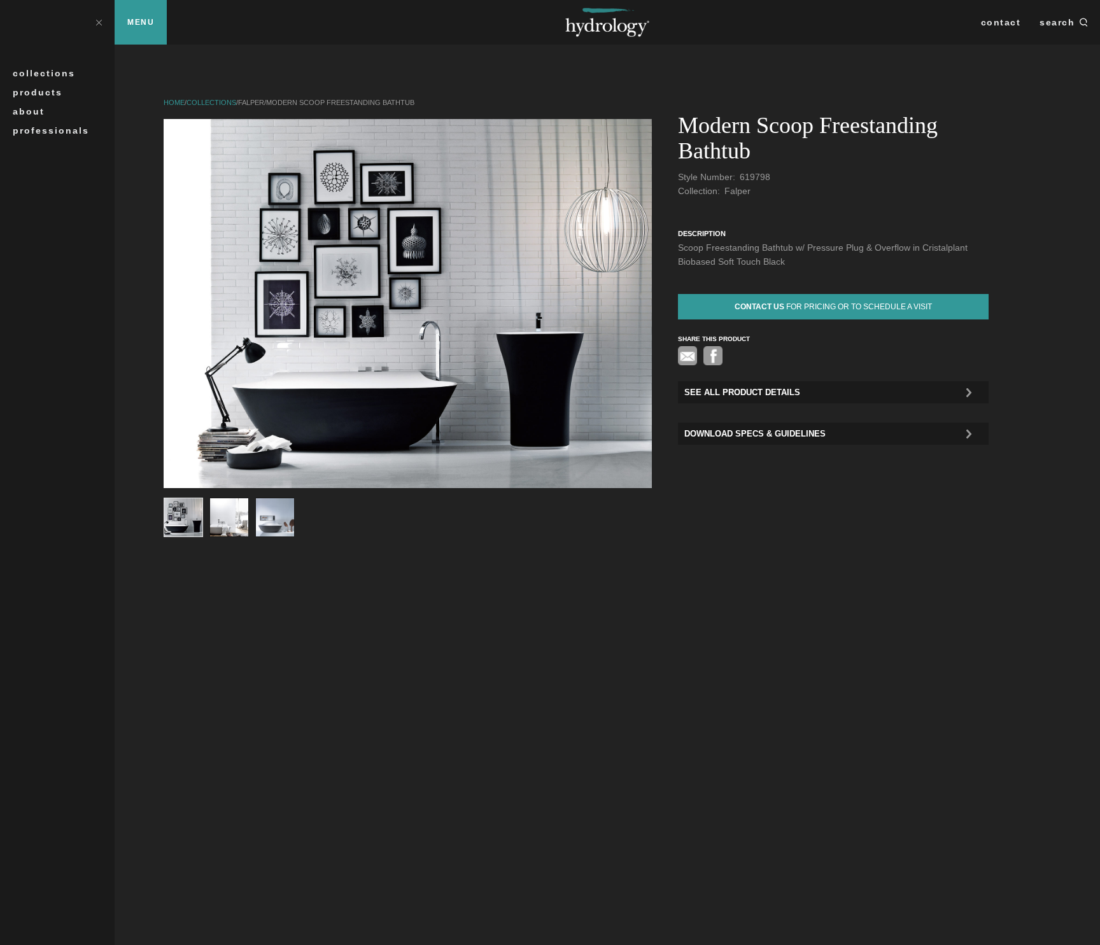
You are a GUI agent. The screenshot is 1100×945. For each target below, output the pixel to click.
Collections (44, 73)
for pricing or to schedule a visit (833, 306)
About (29, 111)
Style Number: (708, 177)
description (702, 233)
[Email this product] (687, 355)
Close (99, 22)
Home (174, 102)
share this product (714, 338)
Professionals (51, 130)
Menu (140, 22)
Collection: (700, 191)
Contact (1001, 22)
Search (1057, 22)
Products (37, 92)
